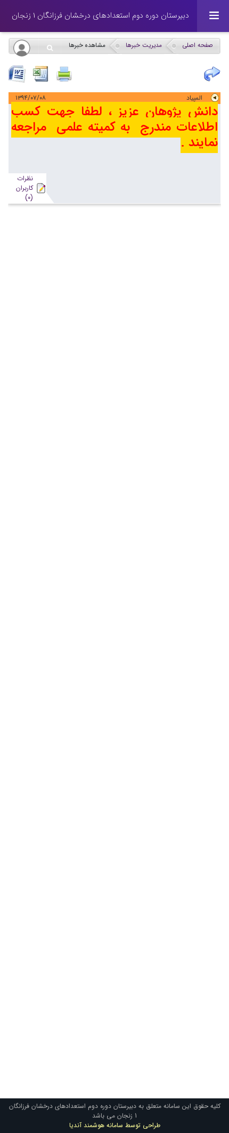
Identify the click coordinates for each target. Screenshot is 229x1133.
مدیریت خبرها (144, 45)
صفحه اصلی (197, 45)
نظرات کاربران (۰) (24, 188)
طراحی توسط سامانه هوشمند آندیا (114, 1125)
